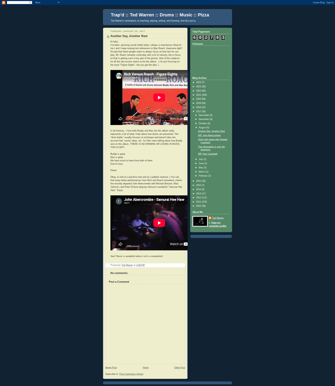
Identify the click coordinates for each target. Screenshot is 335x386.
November (204, 119)
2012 (199, 197)
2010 (199, 206)
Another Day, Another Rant (211, 131)
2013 (199, 193)
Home (146, 367)
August (203, 127)
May (201, 167)
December (204, 115)
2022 (199, 91)
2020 (199, 99)
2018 (199, 107)
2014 (199, 189)
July (201, 159)
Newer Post (111, 367)
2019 (199, 103)
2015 (199, 185)
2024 (199, 82)
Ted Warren (218, 218)
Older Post (179, 367)
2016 (199, 181)
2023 (199, 86)
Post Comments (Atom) (131, 374)
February (203, 176)
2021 (199, 95)
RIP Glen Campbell (207, 154)
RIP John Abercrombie (209, 135)
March (202, 172)
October (203, 123)
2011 (199, 202)
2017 (199, 111)
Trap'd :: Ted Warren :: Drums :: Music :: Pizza (160, 14)
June (201, 163)
